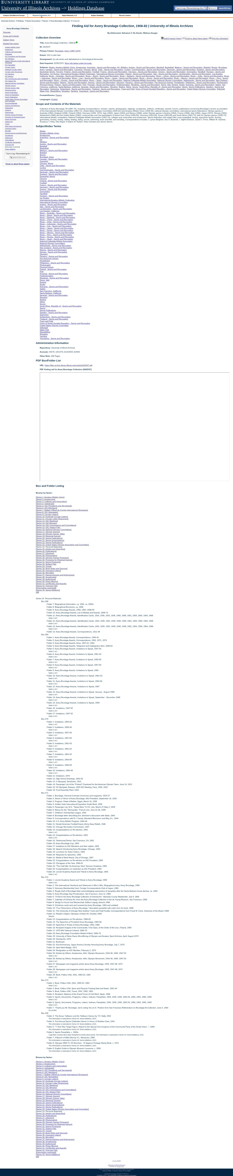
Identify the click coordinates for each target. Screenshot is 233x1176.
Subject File (9, 122)
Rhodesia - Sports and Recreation (145, 85)
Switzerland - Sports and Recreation (75, 89)
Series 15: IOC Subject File (47, 527)
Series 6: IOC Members (46, 508)
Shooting (114, 87)
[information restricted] (46, 588)
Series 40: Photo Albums (46, 581)
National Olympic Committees (14, 83)
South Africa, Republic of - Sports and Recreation (160, 87)
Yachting (74, 91)
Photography (222, 82)
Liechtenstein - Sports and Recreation (195, 74)
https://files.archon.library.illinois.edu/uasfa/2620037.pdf (68, 365)
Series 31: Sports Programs (48, 562)
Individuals (8, 54)
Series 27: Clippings (44, 553)
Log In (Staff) (116, 1161)
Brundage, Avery (47, 157)
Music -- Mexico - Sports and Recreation (191, 78)
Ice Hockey (54, 74)
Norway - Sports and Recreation (101, 82)
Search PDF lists (224, 8)
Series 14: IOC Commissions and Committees (56, 525)
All (37, 592)
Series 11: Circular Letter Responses (52, 519)
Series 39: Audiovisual (45, 579)
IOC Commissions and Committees (16, 79)
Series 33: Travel (43, 566)
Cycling (127, 69)
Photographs (9, 112)
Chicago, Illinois (90, 69)
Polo (84, 85)
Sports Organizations (12, 95)
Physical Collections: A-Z (42, 15)
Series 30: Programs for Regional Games (54, 560)
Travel (7, 124)
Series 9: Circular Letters (47, 514)
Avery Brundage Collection (60, 21)
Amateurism (9, 49)
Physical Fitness (47, 85)
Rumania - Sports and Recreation (200, 85)
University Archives (8, 21)
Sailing (218, 85)
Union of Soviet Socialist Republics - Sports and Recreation (161, 89)
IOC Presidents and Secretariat (15, 56)
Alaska (52, 67)
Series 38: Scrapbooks (46, 577)
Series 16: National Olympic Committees (53, 530)
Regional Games (10, 90)
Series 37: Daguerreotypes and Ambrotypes (55, 575)
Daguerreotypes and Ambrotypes (16, 133)
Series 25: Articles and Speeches (50, 549)
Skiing (128, 87)
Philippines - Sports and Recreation (201, 82)
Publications (9, 108)
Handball (201, 72)
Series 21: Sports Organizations (50, 540)
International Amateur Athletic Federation (78, 74)
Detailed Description (11, 44)
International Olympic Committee (110, 74)
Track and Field (127, 89)
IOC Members (9, 59)
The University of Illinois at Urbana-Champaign (122, 1175)
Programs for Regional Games (15, 117)
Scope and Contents (11, 36)
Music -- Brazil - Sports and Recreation (102, 76)
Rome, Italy (166, 85)
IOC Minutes (9, 76)
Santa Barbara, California (69, 87)
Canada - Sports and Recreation (59, 69)
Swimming (54, 89)
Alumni (45, 21)
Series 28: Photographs (46, 555)
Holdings (20, 21)
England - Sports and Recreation (211, 69)
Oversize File (9, 144)
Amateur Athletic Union (12, 47)
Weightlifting (55, 91)
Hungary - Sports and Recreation (54, 196)
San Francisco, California (50, 291)
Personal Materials (11, 103)
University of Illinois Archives (30, 8)
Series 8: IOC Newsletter (46, 512)
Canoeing (78, 69)
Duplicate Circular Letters (13, 69)
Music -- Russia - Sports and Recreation (71, 80)
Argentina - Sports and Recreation (101, 67)
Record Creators (125, 15)
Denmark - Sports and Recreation (181, 69)
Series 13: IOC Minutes (46, 523)
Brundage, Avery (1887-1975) (67, 51)
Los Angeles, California (49, 211)
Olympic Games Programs (14, 115)
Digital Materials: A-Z (69, 15)
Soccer (135, 87)
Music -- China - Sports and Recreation (172, 76)
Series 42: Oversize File (46, 586)
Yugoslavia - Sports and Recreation (94, 91)
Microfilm (8, 131)
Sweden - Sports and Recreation (54, 312)
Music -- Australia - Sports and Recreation (67, 76)
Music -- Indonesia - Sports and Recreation (58, 224)
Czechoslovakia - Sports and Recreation (149, 69)
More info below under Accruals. (78, 63)
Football (95, 72)
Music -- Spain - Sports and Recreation (105, 80)
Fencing (59, 72)
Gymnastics (192, 72)
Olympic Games (10, 85)
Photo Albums (9, 140)
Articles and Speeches (12, 105)
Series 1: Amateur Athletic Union (50, 497)
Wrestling (66, 91)
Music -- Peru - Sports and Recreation (56, 235)
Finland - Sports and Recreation (77, 72)
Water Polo (44, 91)
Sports (185, 87)
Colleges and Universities (13, 52)
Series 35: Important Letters (48, 571)
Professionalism (123, 85)
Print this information (219, 39)
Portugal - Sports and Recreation (101, 85)
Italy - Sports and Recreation (165, 74)
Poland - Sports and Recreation (68, 85)
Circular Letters (10, 67)
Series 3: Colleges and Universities (51, 501)
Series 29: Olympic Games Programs (52, 558)
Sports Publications (11, 97)
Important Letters (10, 128)
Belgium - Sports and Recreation (189, 67)
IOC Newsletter (10, 65)
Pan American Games (164, 82)
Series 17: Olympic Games (47, 532)
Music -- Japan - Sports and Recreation (121, 78)
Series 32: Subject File (46, 564)
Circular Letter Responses (13, 72)
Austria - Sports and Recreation (142, 67)
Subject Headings (97, 15)
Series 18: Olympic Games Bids (50, 534)
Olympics (120, 82)
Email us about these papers (18, 164)
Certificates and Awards (13, 142)
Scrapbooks (9, 135)
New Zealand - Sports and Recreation (56, 248)
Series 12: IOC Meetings (46, 521)
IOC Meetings (9, 74)
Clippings (8, 110)
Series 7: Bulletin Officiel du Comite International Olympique (61, 510)
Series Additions (10, 149)
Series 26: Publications (46, 551)
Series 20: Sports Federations (49, 538)
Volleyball (221, 89)
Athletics (124, 67)
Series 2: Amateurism (45, 499)
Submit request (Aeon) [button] (172, 39)
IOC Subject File (10, 81)
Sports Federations (11, 92)
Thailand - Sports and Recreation (106, 89)
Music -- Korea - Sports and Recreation (156, 78)
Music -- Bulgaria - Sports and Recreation (137, 76)
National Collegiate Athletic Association (139, 80)
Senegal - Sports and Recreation (95, 87)
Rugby (182, 85)
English (54, 99)
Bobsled (207, 67)
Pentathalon (179, 82)
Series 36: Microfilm (44, 573)
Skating (122, 87)
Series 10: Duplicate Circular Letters (51, 517)
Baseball (160, 67)
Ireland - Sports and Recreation (138, 74)
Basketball (169, 67)
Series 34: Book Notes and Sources (51, 568)
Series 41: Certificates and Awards (51, 584)
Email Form (120, 1166)
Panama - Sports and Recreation (139, 82)
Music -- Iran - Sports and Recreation (88, 78)
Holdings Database (86, 8)
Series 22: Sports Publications (49, 542)
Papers (59, 95)
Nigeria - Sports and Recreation (73, 82)
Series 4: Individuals (45, 504)
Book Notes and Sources (13, 126)
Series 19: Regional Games (48, 536)
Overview (6, 32)
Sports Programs (10, 119)
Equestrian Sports (47, 72)
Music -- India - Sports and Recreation (207, 76)
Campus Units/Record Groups (14, 15)
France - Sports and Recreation (113, 72)
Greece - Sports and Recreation (172, 72)
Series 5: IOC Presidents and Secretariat (53, 506)
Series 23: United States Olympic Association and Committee (62, 545)
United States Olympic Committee (201, 89)
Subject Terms (8, 40)
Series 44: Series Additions (47, 590)
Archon (114, 1174)
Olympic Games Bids (12, 88)
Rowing (175, 85)
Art (118, 67)
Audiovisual (9, 138)
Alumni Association (33, 21)
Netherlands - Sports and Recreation (199, 80)
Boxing (214, 67)
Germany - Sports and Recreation (142, 72)
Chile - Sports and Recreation (110, 69)
